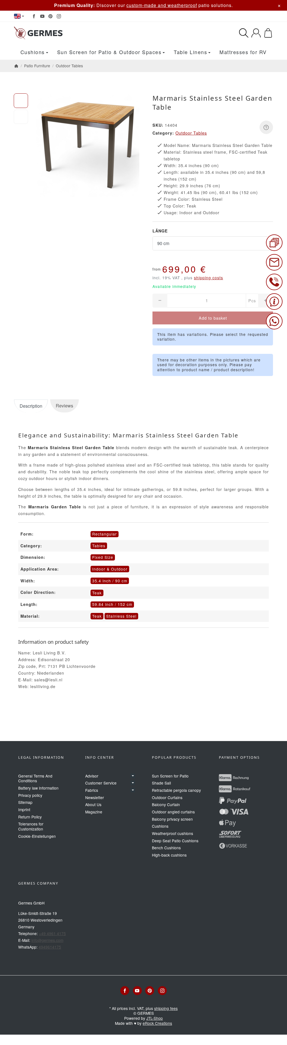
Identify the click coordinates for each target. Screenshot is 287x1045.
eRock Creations (157, 1023)
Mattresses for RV (243, 52)
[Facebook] (34, 16)
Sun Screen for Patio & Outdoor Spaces (109, 52)
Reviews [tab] (64, 405)
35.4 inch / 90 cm (109, 580)
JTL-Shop (154, 1018)
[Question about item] (266, 127)
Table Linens (190, 52)
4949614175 (50, 947)
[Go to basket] (268, 33)
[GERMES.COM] (72, 33)
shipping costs (208, 277)
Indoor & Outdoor (110, 569)
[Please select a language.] (19, 16)
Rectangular (104, 534)
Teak (97, 616)
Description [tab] (31, 406)
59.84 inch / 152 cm (112, 604)
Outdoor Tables (191, 133)
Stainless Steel (121, 616)
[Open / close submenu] (133, 776)
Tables (98, 545)
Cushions (32, 52)
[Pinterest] (50, 16)
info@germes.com (47, 940)
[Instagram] (59, 16)
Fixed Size (102, 557)
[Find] (244, 33)
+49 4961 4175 (52, 933)
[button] (21, 100)
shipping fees (166, 1008)
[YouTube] (42, 16)
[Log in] (256, 33)
